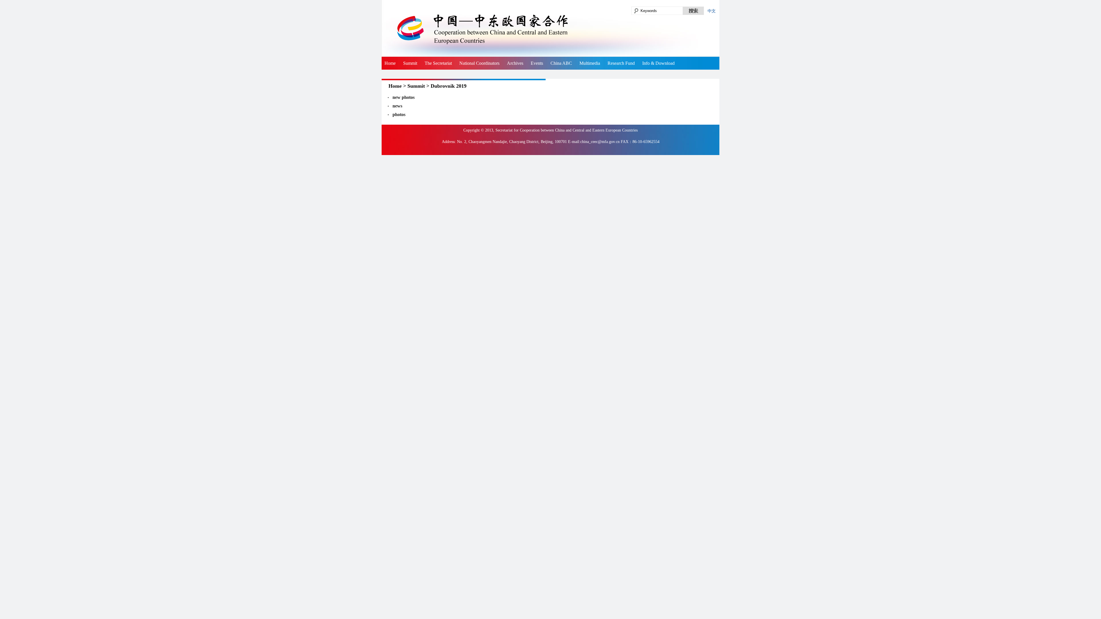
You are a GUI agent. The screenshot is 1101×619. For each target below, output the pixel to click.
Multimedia (589, 63)
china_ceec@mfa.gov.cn (600, 142)
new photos (404, 97)
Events (537, 63)
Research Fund (621, 63)
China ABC (561, 63)
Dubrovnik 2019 (448, 86)
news (397, 105)
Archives (515, 63)
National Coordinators (479, 63)
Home (390, 63)
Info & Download (658, 63)
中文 (712, 11)
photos (399, 114)
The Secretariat (438, 63)
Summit (410, 63)
